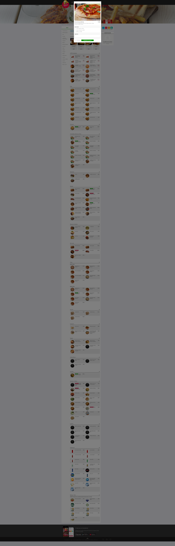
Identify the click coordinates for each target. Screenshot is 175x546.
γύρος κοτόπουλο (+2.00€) (80, 30)
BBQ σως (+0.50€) (79, 31)
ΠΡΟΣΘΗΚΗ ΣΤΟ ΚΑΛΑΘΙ (87, 40)
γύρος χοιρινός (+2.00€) (80, 28)
